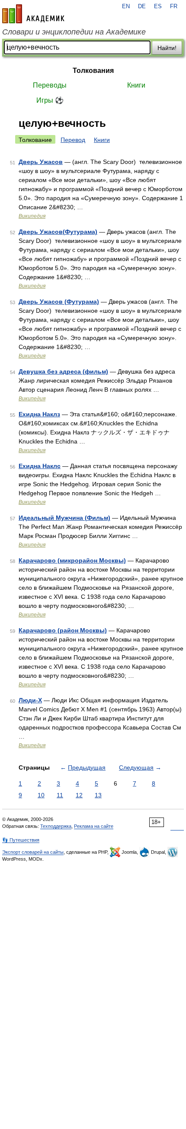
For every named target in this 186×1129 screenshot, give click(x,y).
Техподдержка (55, 826)
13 (98, 795)
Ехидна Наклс (40, 465)
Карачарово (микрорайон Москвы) (72, 560)
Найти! (166, 47)
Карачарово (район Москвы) (63, 630)
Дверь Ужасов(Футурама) (58, 231)
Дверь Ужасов (41, 161)
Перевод (73, 139)
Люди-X (30, 700)
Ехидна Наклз (39, 414)
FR (173, 6)
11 (60, 795)
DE (142, 6)
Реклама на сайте (93, 826)
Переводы (50, 85)
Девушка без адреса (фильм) (63, 371)
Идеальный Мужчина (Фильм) (64, 517)
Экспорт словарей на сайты (33, 852)
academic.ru (33, 13)
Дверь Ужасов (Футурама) (59, 301)
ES (158, 6)
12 (79, 795)
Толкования (93, 70)
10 (41, 795)
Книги (136, 85)
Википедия (32, 216)
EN (126, 6)
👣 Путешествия (20, 840)
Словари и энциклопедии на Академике (74, 32)
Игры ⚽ (50, 100)
